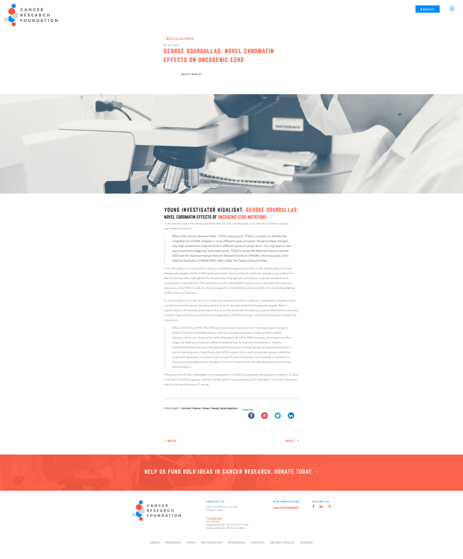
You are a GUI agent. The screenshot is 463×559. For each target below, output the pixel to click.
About (155, 542)
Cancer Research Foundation (31, 15)
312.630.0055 (215, 518)
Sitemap (306, 542)
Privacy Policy (282, 542)
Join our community (286, 507)
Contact (258, 542)
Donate (427, 9)
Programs (173, 542)
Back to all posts (180, 38)
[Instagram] (329, 506)
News (191, 542)
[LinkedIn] (321, 506)
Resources (237, 542)
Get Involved (211, 542)
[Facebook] (313, 506)
